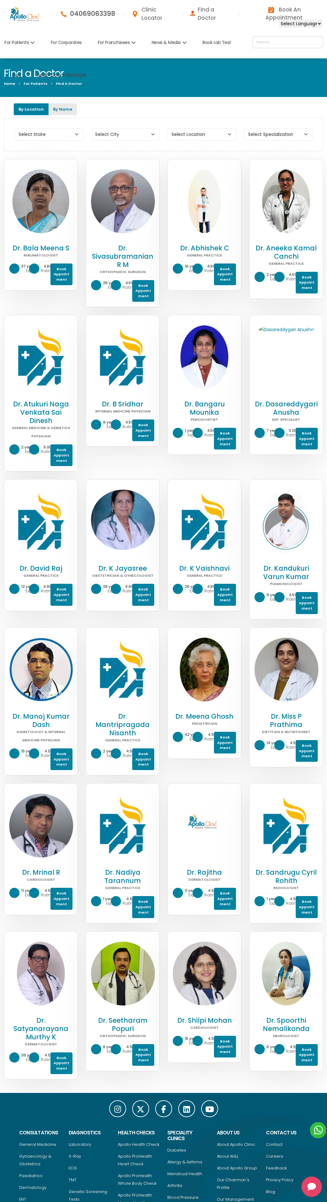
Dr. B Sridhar (122, 404)
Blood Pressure (183, 1197)
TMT (73, 1180)
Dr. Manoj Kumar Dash (41, 720)
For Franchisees (114, 42)
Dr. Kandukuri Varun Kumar (286, 572)
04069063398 (92, 14)
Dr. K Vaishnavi (204, 568)
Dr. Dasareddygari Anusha (286, 408)
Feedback (276, 1168)
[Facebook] (163, 1108)
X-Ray (75, 1156)
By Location (31, 109)
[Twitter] (140, 1108)
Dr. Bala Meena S (40, 248)
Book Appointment (61, 274)
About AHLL (228, 1156)
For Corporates (66, 42)
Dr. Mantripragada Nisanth (122, 725)
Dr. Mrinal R (41, 872)
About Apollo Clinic (236, 1144)
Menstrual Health (184, 1173)
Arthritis (174, 1185)
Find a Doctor (207, 14)
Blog (16, 75)
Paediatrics (30, 1175)
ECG (73, 1168)
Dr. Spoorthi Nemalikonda (286, 1024)
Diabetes (176, 1150)
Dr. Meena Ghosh (204, 716)
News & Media (166, 42)
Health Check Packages (61, 75)
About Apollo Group (237, 1168)
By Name (62, 109)
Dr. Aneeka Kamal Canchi (286, 252)
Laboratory (80, 1144)
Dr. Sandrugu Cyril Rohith (286, 876)
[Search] (316, 42)
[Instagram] (117, 1108)
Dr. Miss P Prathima (286, 720)
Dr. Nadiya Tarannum (122, 876)
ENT (22, 1199)
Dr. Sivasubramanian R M (122, 256)
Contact (274, 1144)
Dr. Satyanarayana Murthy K (40, 1029)
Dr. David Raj (40, 568)
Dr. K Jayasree (122, 568)
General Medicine (37, 1144)
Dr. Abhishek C (204, 248)
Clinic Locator (151, 14)
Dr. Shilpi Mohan (204, 1020)
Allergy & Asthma (184, 1162)
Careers (274, 1156)
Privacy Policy (279, 1180)
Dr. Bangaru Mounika (204, 408)
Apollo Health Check (138, 1144)
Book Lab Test (216, 42)
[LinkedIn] (186, 1108)
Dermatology (33, 1187)
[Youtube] (209, 1108)
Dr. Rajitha (204, 872)
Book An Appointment (283, 13)
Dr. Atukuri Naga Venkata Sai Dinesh (41, 412)
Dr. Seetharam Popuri (123, 1024)
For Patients (16, 42)
